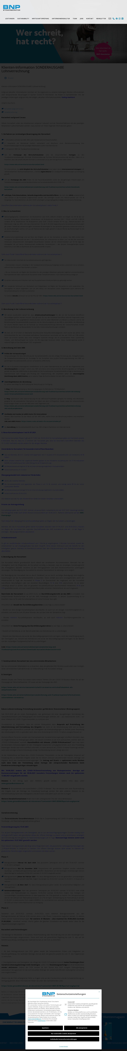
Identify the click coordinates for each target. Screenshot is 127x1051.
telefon (113, 19)
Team (75, 18)
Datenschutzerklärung (34, 1019)
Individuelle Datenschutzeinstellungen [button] (63, 1039)
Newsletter (101, 18)
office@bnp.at (109, 19)
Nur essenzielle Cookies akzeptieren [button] (63, 1033)
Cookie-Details (63, 1046)
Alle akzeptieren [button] (81, 1028)
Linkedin (122, 19)
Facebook (116, 19)
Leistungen (9, 18)
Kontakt (89, 18)
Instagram (119, 19)
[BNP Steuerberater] (11, 7)
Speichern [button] (45, 1028)
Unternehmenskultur (61, 18)
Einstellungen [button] (42, 1021)
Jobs (81, 18)
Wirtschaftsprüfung (40, 18)
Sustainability (23, 18)
